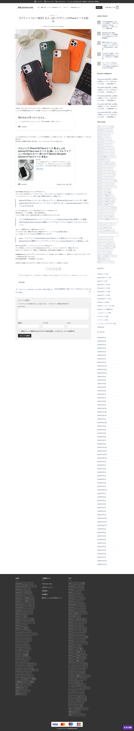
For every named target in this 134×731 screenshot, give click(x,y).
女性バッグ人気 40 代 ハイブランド (107, 256)
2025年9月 (100, 376)
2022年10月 (101, 490)
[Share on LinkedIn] (59, 269)
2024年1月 (100, 447)
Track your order (47, 584)
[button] (99, 7)
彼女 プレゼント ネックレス (23, 684)
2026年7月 (100, 341)
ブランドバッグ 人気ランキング (106, 244)
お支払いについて (47, 587)
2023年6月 (100, 472)
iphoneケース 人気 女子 (22, 628)
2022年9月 (100, 493)
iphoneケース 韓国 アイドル (105, 204)
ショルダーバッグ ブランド (23, 649)
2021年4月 (100, 546)
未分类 (99, 327)
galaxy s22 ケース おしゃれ (23, 589)
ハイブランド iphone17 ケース (106, 230)
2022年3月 (100, 507)
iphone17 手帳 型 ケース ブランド (106, 156)
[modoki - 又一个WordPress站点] (25, 8)
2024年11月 (101, 412)
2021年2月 (100, 553)
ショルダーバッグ (102, 313)
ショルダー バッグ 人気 (22, 652)
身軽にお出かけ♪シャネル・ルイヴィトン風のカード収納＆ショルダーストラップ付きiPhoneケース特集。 (110, 45)
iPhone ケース (56, 7)
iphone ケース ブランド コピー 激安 (107, 180)
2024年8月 (100, 422)
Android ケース (75, 7)
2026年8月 (100, 337)
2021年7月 (100, 536)
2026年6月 (100, 344)
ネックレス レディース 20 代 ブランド (26, 664)
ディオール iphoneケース (104, 227)
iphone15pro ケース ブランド (105, 147)
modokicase (19, 254)
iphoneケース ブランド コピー (80, 275)
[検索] (38, 7)
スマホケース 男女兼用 (22, 655)
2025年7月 (100, 383)
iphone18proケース (103, 298)
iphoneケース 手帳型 (103, 309)
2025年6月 (100, 387)
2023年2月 (100, 483)
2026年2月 (100, 359)
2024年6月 (100, 429)
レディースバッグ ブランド (105, 250)
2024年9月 (100, 419)
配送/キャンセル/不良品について (52, 598)
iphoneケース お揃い (21, 616)
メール (45, 323)
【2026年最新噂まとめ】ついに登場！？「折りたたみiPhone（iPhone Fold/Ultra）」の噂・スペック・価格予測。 (110, 25)
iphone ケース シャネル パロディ (106, 171)
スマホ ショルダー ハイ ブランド (106, 224)
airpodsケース (101, 274)
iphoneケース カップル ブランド (62, 275)
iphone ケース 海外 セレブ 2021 (44, 275)
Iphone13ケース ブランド (104, 138)
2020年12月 (101, 561)
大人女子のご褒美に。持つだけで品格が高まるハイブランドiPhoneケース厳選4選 (110, 55)
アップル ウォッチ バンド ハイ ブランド (26, 634)
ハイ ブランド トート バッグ (105, 238)
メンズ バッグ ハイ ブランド (23, 672)
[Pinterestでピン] (56, 269)
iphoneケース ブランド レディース (107, 186)
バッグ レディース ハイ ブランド (24, 667)
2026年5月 (100, 348)
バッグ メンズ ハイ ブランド (105, 241)
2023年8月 (100, 465)
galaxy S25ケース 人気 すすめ (23, 592)
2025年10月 (101, 373)
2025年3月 (100, 398)
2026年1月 (100, 362)
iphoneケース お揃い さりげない (106, 162)
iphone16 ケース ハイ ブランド (106, 150)
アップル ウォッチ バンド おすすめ (107, 207)
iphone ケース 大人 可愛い (105, 192)
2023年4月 (100, 479)
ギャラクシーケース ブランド (24, 640)
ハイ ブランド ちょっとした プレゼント (107, 234)
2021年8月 (100, 532)
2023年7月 (100, 468)
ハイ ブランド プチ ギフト (105, 323)
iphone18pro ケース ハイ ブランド (25, 607)
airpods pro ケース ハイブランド (24, 583)
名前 (20, 323)
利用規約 (44, 591)
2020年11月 (101, 564)
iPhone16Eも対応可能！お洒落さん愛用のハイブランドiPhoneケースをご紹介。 (107, 81)
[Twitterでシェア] (50, 269)
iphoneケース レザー (21, 625)
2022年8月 (100, 497)
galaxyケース (101, 281)
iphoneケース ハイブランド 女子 (106, 174)
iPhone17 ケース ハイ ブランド (106, 153)
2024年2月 (100, 444)
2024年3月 (100, 440)
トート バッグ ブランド (22, 661)
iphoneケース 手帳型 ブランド (106, 195)
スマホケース (101, 316)
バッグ (49, 7)
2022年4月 (100, 504)
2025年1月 (100, 405)
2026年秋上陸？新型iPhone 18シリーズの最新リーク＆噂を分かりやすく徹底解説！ (110, 35)
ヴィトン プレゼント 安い (104, 253)
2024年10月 (101, 415)
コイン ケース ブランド (22, 643)
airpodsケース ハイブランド (105, 132)
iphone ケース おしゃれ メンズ (24, 613)
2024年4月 (100, 436)
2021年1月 (100, 557)
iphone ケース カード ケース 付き (24, 619)
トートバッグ (101, 320)
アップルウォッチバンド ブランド (107, 210)
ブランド (65, 7)
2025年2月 (100, 401)
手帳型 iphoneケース (21, 687)
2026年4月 (100, 351)
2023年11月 (101, 454)
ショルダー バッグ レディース (106, 213)
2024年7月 (100, 426)
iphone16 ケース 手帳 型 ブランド (25, 598)
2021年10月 (101, 525)
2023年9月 (100, 461)
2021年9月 (100, 529)
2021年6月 (100, 539)
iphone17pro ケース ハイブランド (25, 604)
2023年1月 (100, 486)
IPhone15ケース (102, 288)
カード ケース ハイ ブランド (23, 637)
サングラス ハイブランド (22, 646)
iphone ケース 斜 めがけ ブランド (106, 198)
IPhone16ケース (102, 291)
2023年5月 (100, 476)
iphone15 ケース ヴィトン (105, 144)
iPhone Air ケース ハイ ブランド (24, 610)
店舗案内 (44, 594)
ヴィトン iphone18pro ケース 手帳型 (25, 678)
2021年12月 (101, 518)
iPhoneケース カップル (104, 306)
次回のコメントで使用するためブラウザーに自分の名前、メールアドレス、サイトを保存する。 (48, 331)
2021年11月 (101, 522)
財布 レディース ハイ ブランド (106, 262)
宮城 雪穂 (61, 26)
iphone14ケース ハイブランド (106, 142)
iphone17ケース (102, 295)
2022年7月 (100, 500)
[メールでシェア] (53, 269)
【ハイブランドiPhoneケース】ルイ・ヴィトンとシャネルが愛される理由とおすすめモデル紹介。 (110, 65)
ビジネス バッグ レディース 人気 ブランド (27, 670)
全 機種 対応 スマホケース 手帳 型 (25, 682)
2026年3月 (100, 355)
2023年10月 (101, 458)
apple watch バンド (103, 277)
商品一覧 (43, 7)
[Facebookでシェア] (47, 269)
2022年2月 (100, 511)
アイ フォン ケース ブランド (23, 631)
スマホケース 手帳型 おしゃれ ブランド (107, 220)
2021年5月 (100, 543)
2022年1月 (100, 514)
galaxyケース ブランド (104, 136)
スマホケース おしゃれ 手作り (106, 216)
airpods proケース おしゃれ (105, 130)
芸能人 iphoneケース (103, 258)
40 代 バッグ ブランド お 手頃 (105, 126)
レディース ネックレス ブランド (24, 676)
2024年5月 (100, 433)
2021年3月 (100, 550)
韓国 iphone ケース (21, 693)
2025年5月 (100, 390)
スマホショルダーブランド (23, 658)
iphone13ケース (102, 284)
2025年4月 (100, 394)
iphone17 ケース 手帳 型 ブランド (25, 601)
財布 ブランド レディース (22, 690)
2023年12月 (101, 451)
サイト (69, 323)
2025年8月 (100, 380)
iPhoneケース (53, 15)
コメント (21, 306)
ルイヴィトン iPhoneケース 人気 (106, 247)
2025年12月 (101, 366)
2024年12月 (101, 408)
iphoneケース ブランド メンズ (106, 183)
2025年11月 (101, 369)
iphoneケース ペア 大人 (104, 189)
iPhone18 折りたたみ (103, 159)
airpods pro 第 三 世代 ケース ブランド (26, 586)
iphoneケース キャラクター (105, 168)
